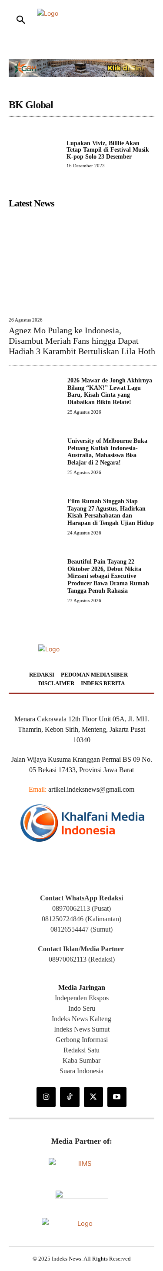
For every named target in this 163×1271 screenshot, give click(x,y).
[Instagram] (46, 1096)
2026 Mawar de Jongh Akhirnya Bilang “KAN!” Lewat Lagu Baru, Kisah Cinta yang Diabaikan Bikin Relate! (109, 391)
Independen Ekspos (82, 998)
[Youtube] (116, 1096)
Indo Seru (81, 1008)
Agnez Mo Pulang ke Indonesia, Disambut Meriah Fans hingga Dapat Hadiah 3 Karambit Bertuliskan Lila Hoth (82, 340)
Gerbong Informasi (82, 1039)
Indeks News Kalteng (81, 1018)
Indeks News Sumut (82, 1029)
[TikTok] (69, 1096)
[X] (93, 1096)
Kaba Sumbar (81, 1060)
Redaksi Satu (81, 1050)
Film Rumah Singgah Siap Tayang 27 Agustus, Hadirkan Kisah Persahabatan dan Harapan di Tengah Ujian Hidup (110, 512)
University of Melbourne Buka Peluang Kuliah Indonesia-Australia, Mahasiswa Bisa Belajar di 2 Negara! (107, 452)
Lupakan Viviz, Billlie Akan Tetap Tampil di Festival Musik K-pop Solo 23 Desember (108, 150)
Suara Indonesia (81, 1071)
